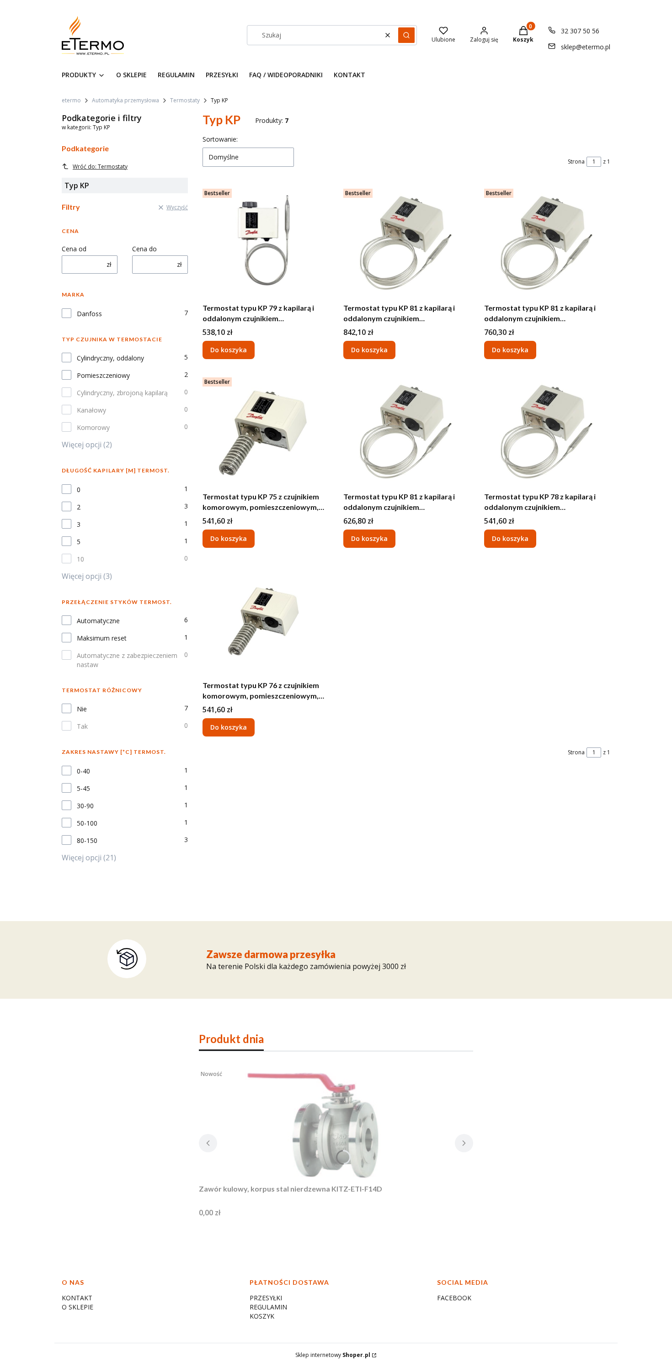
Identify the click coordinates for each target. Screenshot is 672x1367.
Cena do (144, 248)
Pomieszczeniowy (103, 375)
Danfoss (89, 313)
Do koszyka (228, 349)
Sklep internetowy (332, 1355)
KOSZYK (262, 1316)
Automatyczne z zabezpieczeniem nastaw (127, 660)
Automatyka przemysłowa (125, 100)
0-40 (83, 771)
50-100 (87, 823)
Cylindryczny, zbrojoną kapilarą (122, 392)
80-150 (87, 840)
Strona (576, 161)
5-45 (83, 788)
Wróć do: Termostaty (100, 166)
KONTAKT (77, 1297)
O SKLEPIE (77, 1307)
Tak (82, 726)
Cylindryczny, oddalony (110, 358)
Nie (82, 709)
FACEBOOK (454, 1297)
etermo (71, 100)
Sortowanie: (220, 139)
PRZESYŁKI (266, 1297)
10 (80, 559)
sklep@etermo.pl (585, 46)
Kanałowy (91, 410)
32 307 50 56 (580, 30)
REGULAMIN (268, 1307)
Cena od (74, 248)
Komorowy (93, 427)
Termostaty (185, 100)
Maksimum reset (102, 638)
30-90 (85, 805)
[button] (406, 35)
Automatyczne (98, 620)
